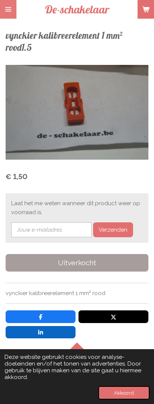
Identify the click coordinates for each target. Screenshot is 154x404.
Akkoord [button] (124, 393)
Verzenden (113, 229)
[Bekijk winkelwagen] (146, 9)
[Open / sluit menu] (8, 9)
